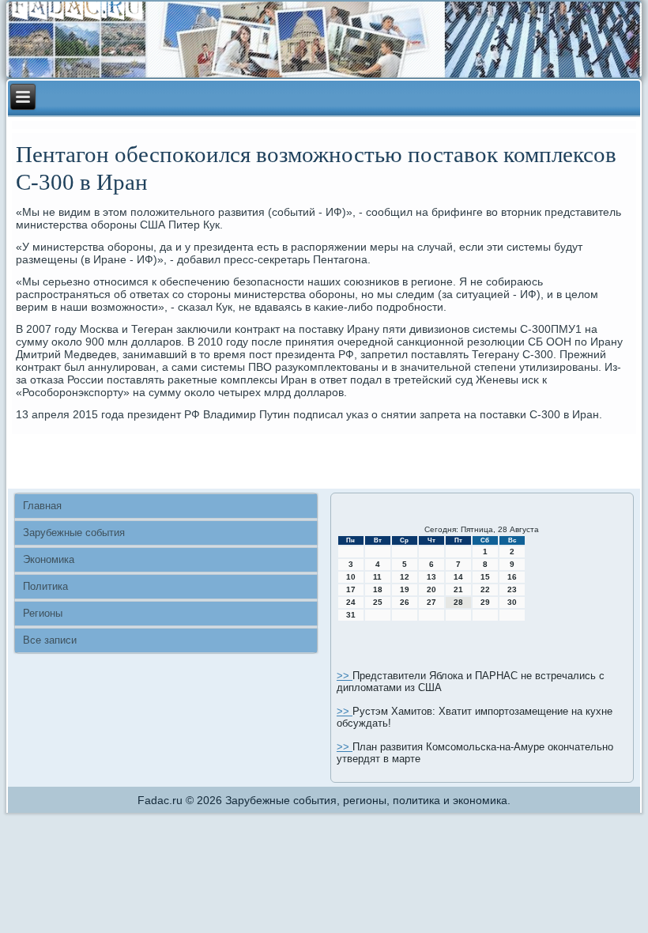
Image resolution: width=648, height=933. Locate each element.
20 (431, 589)
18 (377, 589)
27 (431, 602)
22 (485, 589)
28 (458, 602)
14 (458, 576)
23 (512, 589)
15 (485, 576)
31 (351, 614)
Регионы (42, 613)
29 (485, 602)
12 (404, 576)
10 (351, 576)
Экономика (48, 559)
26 (404, 602)
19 (404, 589)
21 (458, 589)
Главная (42, 506)
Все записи (50, 640)
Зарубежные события (74, 532)
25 (377, 602)
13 (431, 576)
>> (344, 676)
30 (512, 602)
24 (351, 602)
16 (512, 576)
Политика (45, 586)
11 (377, 576)
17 (351, 589)
